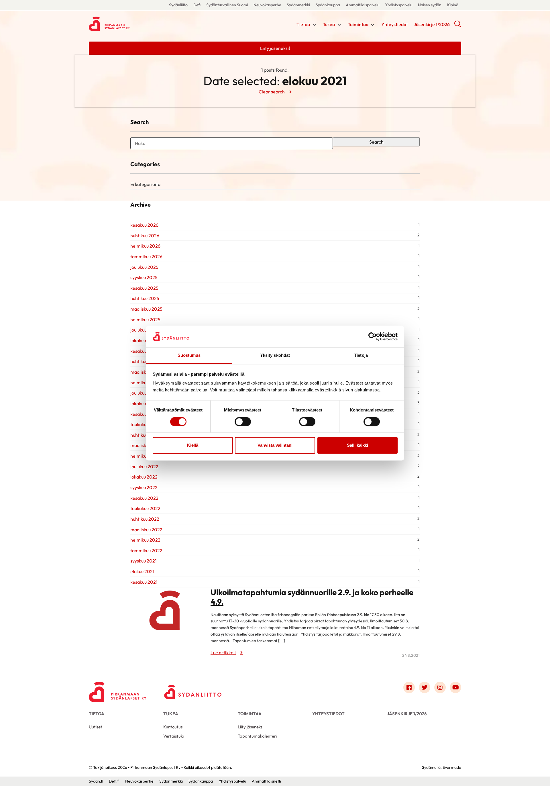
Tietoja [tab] (361, 355)
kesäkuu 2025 (144, 288)
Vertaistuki (173, 736)
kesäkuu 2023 (144, 414)
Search (376, 142)
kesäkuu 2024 (144, 351)
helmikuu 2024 (145, 382)
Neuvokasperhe (267, 4)
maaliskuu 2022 (146, 529)
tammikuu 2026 (146, 256)
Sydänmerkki (298, 4)
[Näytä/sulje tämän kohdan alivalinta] (314, 25)
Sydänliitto (178, 4)
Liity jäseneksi (250, 727)
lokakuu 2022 (144, 477)
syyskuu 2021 (143, 561)
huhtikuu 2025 (144, 298)
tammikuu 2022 (146, 550)
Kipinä (452, 4)
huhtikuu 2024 (145, 361)
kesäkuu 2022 (144, 498)
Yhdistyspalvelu (398, 4)
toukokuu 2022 (145, 508)
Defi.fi (114, 781)
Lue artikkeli (223, 652)
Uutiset (95, 727)
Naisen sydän (429, 4)
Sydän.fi (96, 781)
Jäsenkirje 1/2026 (432, 24)
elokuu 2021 (142, 571)
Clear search (272, 92)
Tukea (329, 24)
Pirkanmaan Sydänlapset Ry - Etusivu (134, 24)
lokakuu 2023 (144, 403)
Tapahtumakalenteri (257, 736)
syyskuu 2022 (144, 487)
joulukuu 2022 (144, 466)
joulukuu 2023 (144, 393)
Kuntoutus (172, 727)
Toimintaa (358, 24)
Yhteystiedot (394, 24)
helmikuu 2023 (145, 456)
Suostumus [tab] (189, 355)
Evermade (452, 767)
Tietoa (303, 24)
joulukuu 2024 (144, 330)
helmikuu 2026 (145, 246)
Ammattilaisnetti (266, 781)
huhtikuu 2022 (144, 519)
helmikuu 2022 (145, 540)
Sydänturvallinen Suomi (227, 4)
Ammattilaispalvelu (362, 4)
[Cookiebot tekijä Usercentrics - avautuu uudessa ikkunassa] (372, 336)
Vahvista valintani (275, 445)
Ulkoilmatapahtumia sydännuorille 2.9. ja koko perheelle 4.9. (312, 597)
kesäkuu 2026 (144, 225)
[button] (457, 26)
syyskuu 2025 (144, 277)
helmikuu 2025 (145, 319)
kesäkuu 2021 (144, 582)
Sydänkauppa (328, 4)
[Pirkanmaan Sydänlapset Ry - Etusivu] (117, 689)
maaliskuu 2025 (146, 309)
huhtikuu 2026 (144, 235)
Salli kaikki (357, 445)
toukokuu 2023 (145, 424)
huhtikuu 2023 (144, 435)
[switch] (243, 421)
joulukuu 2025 (144, 267)
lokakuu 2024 (144, 340)
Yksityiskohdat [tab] (275, 355)
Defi (197, 4)
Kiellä (192, 445)
